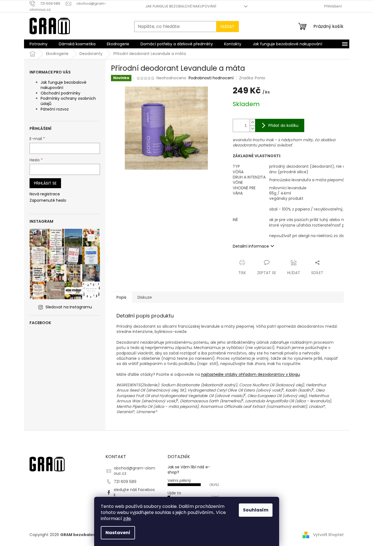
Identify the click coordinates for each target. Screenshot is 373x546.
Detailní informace (251, 246)
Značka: (252, 78)
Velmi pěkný (179, 480)
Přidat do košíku (283, 125)
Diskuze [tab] (144, 297)
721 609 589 (125, 481)
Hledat (227, 26)
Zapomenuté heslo (48, 200)
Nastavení (117, 532)
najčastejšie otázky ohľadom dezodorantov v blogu (250, 374)
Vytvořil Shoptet (328, 534)
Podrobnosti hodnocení (211, 78)
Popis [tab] (121, 297)
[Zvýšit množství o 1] (252, 122)
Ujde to (174, 493)
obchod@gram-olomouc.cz (134, 470)
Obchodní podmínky (60, 93)
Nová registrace (45, 194)
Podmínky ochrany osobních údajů (68, 101)
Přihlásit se (45, 183)
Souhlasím (255, 510)
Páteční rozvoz (55, 109)
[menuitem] (38, 44)
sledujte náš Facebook (134, 492)
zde (127, 518)
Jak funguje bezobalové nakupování (180, 6)
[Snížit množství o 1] (252, 128)
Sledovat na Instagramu (69, 307)
